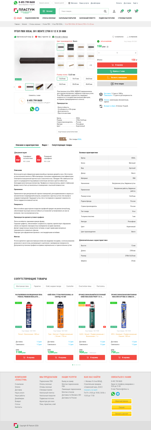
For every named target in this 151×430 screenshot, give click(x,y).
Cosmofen (70, 286)
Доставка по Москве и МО (71, 395)
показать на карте (90, 390)
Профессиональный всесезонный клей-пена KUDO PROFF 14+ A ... (92, 296)
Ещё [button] (134, 3)
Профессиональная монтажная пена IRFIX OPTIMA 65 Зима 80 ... (124, 296)
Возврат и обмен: (110, 106)
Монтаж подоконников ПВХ (70, 385)
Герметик (37, 286)
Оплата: (106, 100)
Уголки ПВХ (46, 24)
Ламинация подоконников (71, 389)
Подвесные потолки (107, 18)
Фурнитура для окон (47, 401)
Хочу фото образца (61, 37)
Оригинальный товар (24, 37)
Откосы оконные (48, 18)
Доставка (127, 3)
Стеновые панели (125, 18)
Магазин (74, 3)
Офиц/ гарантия (43, 37)
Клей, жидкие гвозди (53, 286)
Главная (17, 24)
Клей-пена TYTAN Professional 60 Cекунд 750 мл (60, 296)
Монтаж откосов (68, 392)
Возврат (18, 401)
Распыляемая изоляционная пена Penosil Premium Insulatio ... (28, 296)
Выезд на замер (67, 381)
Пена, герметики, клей (48, 404)
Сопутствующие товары (62, 145)
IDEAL (80, 139)
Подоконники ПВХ (32, 18)
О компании (19, 384)
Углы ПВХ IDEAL (57, 24)
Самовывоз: (108, 95)
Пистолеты (101, 286)
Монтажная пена (22, 286)
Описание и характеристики (27, 145)
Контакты (18, 407)
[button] (114, 11)
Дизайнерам (95, 3)
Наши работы (20, 396)
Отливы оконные (46, 387)
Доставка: (107, 93)
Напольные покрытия (67, 18)
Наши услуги (84, 3)
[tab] (27, 145)
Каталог (24, 24)
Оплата (119, 3)
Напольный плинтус (87, 18)
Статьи (17, 404)
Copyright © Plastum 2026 (29, 426)
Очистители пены (85, 286)
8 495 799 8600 (27, 2)
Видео (45, 145)
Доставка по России (69, 398)
